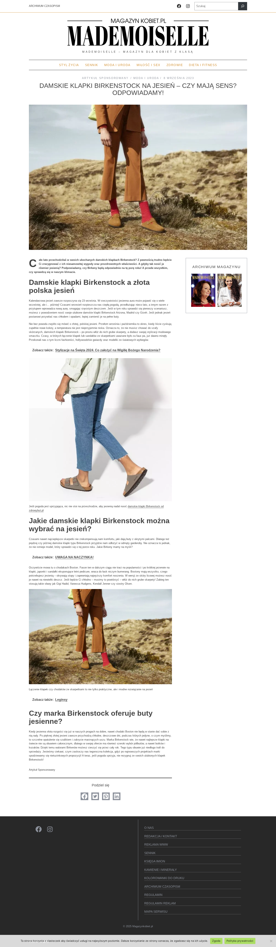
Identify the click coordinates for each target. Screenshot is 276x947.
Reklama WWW (156, 844)
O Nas (149, 827)
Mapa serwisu (155, 911)
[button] (84, 796)
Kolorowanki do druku (164, 878)
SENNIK (150, 853)
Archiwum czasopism (162, 886)
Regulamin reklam (160, 903)
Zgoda (216, 940)
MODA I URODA (146, 78)
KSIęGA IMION (154, 861)
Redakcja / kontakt (160, 836)
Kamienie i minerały (160, 869)
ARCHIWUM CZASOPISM (44, 5)
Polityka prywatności (239, 940)
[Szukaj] (242, 6)
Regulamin (153, 894)
